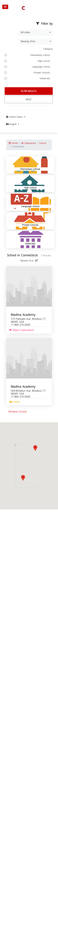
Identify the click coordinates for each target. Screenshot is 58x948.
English (13, 124)
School (42, 143)
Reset (29, 99)
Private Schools (42, 73)
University (45, 78)
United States (16, 117)
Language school (41, 67)
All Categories (28, 143)
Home (14, 143)
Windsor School (18, 411)
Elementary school (40, 55)
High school (44, 61)
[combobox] (36, 32)
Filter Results (29, 91)
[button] (5, 7)
